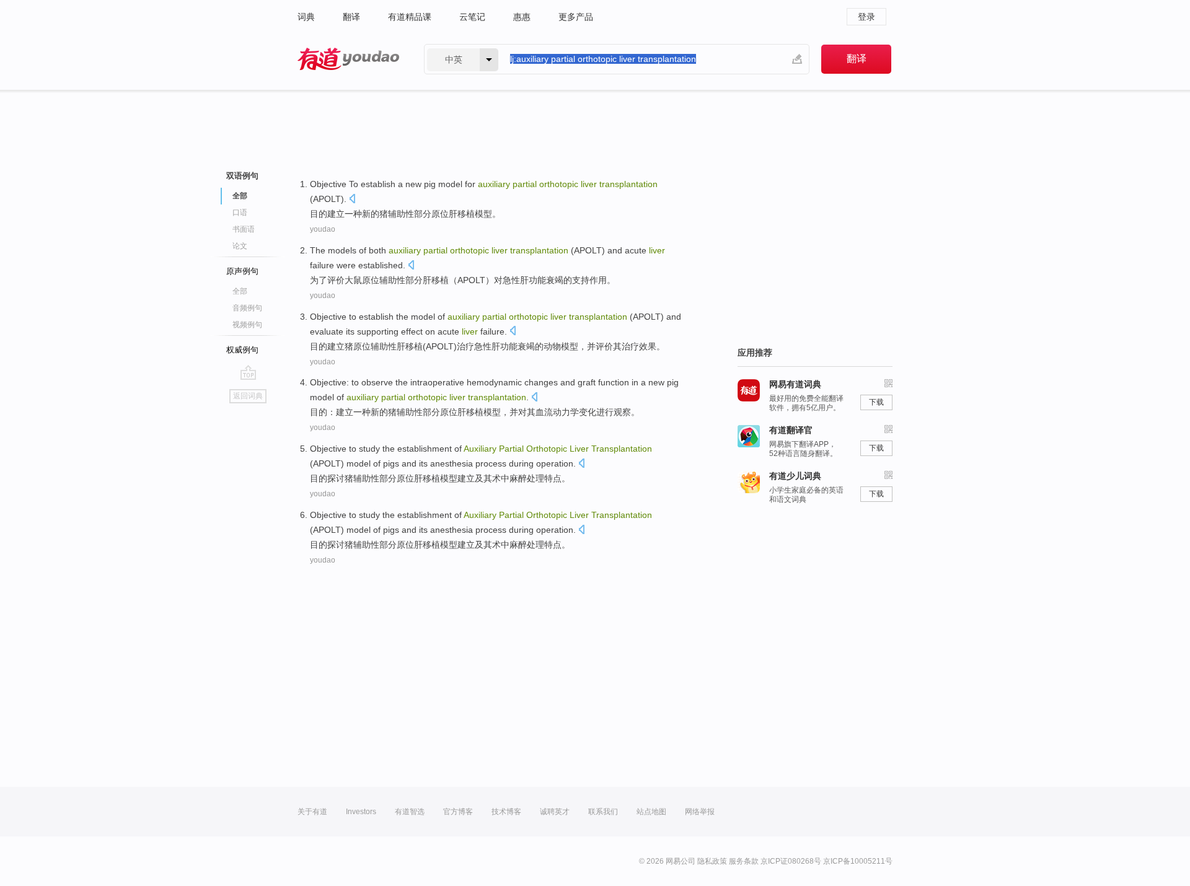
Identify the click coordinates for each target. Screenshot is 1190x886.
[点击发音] (352, 199)
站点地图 (651, 811)
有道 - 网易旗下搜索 (348, 59)
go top (248, 372)
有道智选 (410, 811)
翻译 (351, 17)
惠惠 (522, 17)
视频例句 (247, 324)
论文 (239, 246)
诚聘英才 (555, 811)
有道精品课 (409, 17)
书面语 (243, 229)
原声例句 (242, 271)
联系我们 (603, 811)
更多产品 (575, 17)
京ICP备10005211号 (857, 861)
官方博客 (458, 811)
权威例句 (242, 349)
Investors (361, 811)
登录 (866, 17)
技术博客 (506, 811)
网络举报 (700, 811)
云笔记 (472, 17)
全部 (239, 291)
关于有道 (312, 811)
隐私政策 (712, 861)
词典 (306, 17)
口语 (239, 212)
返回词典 (248, 396)
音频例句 (247, 308)
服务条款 (744, 861)
